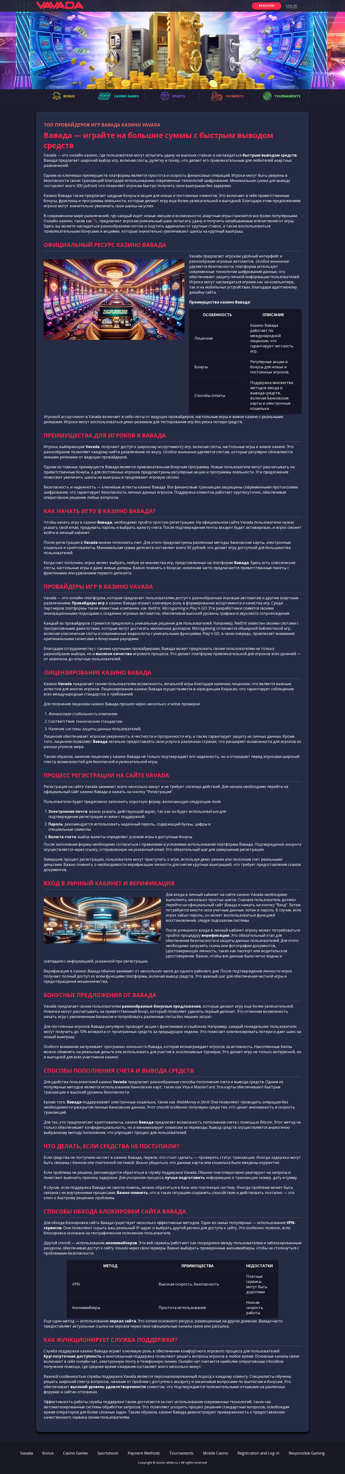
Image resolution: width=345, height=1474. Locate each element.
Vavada (26, 1453)
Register (266, 6)
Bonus (48, 1453)
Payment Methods (144, 1453)
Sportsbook (107, 1453)
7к (95, 220)
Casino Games (75, 1453)
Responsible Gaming (307, 1453)
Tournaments (181, 1453)
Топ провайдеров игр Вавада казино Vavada (102, 125)
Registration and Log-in (258, 1453)
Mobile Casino (215, 1453)
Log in (291, 6)
